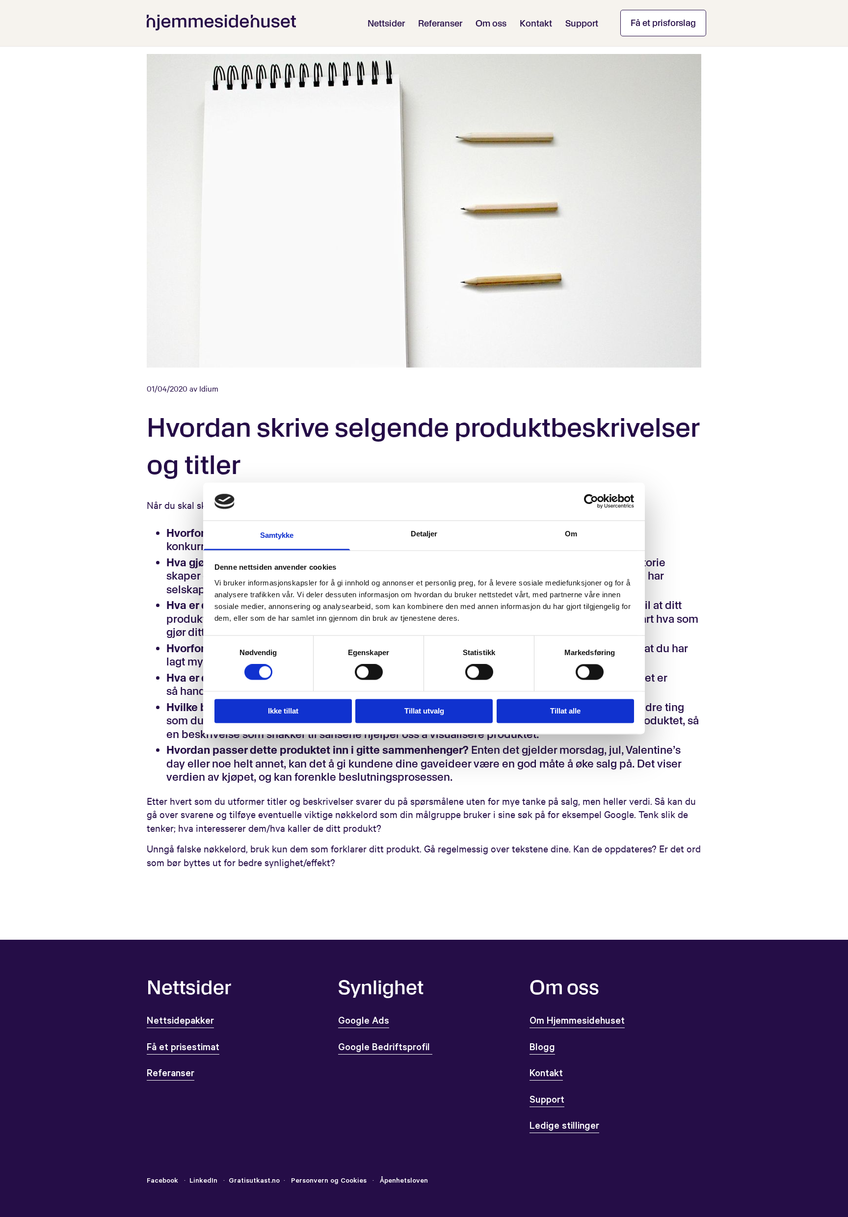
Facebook (162, 1182)
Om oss (491, 23)
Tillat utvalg (424, 711)
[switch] (369, 672)
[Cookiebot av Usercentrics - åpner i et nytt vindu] (591, 501)
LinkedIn (204, 1182)
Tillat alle (565, 711)
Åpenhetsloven (403, 1182)
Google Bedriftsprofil (385, 1048)
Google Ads (363, 1022)
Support (581, 23)
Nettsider (386, 23)
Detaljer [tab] (424, 533)
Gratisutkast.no (254, 1182)
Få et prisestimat (183, 1048)
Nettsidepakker (180, 1022)
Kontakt (536, 23)
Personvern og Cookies (329, 1182)
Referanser (440, 23)
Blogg (542, 1048)
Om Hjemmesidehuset (577, 1022)
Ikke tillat (283, 711)
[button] (663, 23)
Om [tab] (571, 533)
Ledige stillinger (564, 1127)
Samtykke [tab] (277, 535)
